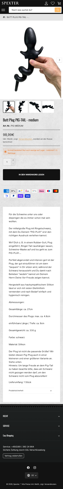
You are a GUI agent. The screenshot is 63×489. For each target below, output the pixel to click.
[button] (3, 10)
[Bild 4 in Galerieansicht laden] (48, 107)
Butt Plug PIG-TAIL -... (18, 17)
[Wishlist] (53, 3)
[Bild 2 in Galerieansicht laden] (22, 107)
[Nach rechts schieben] (59, 60)
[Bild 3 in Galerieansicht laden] (35, 107)
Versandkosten (25, 139)
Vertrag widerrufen (13, 455)
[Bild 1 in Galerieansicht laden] (9, 107)
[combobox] (35, 10)
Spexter (16, 484)
